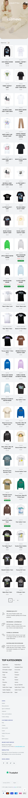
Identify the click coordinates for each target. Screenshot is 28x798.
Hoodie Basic (18, 664)
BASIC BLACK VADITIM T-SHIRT (20, 160)
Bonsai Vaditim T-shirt (20, 447)
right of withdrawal (6, 708)
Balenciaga (4, 672)
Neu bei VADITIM (18, 684)
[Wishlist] (22, 3)
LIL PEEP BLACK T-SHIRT (7, 208)
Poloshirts (4, 682)
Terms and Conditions (7, 714)
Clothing (4, 677)
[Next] (18, 600)
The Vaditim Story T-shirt (7, 546)
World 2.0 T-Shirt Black (20, 328)
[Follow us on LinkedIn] (14, 763)
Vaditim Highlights (6, 689)
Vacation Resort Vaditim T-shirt (21, 546)
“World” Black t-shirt (21, 306)
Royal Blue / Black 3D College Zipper (21, 423)
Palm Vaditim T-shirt (21, 522)
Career (3, 730)
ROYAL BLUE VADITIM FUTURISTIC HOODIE (7, 375)
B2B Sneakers (5, 738)
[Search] (5, 3)
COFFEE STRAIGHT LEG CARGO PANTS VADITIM (21, 135)
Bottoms (16, 672)
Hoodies (16, 679)
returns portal (5, 728)
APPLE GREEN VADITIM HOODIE (7, 256)
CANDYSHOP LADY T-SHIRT (7, 160)
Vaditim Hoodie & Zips (7, 692)
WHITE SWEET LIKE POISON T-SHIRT (7, 135)
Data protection (5, 706)
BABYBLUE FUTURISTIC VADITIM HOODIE (7, 399)
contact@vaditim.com (20, 746)
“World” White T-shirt (7, 306)
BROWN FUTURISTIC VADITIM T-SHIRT (21, 351)
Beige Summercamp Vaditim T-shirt (7, 423)
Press (3, 736)
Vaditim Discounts (6, 733)
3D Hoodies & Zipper (7, 669)
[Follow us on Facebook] (3, 763)
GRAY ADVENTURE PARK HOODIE (20, 255)
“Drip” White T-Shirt (7, 328)
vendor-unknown (7, 304)
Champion (17, 674)
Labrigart (14, 787)
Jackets (16, 682)
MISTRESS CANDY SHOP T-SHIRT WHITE (7, 110)
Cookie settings (5, 716)
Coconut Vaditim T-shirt (20, 471)
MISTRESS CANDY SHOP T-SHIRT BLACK (20, 86)
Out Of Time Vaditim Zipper (7, 521)
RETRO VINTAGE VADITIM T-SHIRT (7, 231)
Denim (16, 677)
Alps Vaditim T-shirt (21, 399)
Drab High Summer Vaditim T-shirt (7, 495)
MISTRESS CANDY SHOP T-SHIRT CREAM (7, 184)
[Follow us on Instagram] (7, 763)
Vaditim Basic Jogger (7, 687)
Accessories (17, 669)
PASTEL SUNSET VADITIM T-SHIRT (21, 231)
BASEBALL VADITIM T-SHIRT (20, 62)
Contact (3, 725)
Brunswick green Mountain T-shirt (7, 471)
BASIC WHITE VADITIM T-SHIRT (20, 110)
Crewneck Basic (6, 667)
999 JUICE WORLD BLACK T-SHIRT (20, 208)
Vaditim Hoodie (18, 689)
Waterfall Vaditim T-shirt (7, 570)
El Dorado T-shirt (21, 592)
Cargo (3, 674)
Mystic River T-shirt (7, 592)
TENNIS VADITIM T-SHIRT (7, 86)
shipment (4, 711)
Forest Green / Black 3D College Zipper (20, 496)
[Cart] (25, 3)
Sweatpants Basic (19, 667)
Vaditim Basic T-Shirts (20, 687)
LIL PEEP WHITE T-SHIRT (21, 184)
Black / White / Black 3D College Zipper (7, 447)
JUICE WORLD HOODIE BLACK (7, 62)
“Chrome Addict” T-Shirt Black (7, 351)
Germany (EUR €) (6, 782)
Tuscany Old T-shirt (20, 570)
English (14, 782)
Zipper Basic (5, 664)
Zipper (16, 692)
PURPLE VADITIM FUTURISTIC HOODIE (21, 375)
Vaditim (7, 59)
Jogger (4, 684)
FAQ (3, 722)
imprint (3, 703)
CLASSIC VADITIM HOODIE (20, 281)
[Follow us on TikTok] (10, 763)
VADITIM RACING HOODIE (7, 281)
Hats (3, 679)
